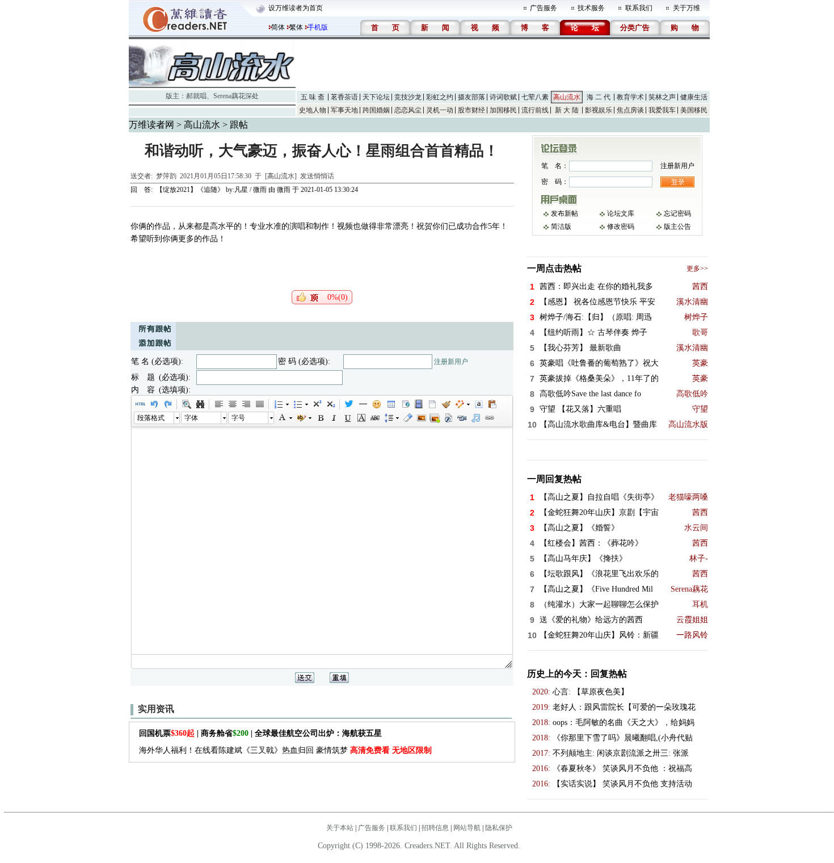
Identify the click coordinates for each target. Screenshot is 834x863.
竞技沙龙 (408, 97)
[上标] (316, 404)
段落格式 (151, 418)
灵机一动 (439, 110)
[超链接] (489, 418)
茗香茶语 (344, 97)
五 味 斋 (313, 97)
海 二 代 (598, 97)
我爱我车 (662, 110)
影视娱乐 (598, 110)
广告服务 (543, 8)
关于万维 (686, 8)
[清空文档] (431, 404)
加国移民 (503, 110)
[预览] (186, 404)
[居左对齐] (218, 404)
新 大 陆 (567, 110)
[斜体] (333, 418)
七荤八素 (535, 97)
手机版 (318, 27)
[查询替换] (199, 404)
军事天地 (344, 110)
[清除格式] (407, 418)
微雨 (283, 190)
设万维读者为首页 (295, 8)
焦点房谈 (630, 110)
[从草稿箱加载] (492, 404)
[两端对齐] (259, 404)
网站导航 (467, 828)
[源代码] (140, 404)
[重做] (167, 404)
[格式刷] (445, 404)
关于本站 (339, 828)
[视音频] (461, 418)
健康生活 (693, 97)
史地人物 (312, 110)
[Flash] (448, 418)
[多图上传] (434, 418)
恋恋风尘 (408, 110)
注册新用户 (451, 362)
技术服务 (591, 8)
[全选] (478, 404)
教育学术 (630, 97)
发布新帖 (564, 213)
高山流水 (566, 97)
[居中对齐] (232, 404)
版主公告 (677, 227)
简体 (278, 27)
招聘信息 (435, 828)
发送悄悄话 (317, 176)
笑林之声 (662, 97)
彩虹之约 (439, 97)
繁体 (296, 27)
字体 (191, 418)
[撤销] (153, 404)
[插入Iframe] (404, 404)
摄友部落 (471, 97)
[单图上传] (421, 418)
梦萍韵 (166, 176)
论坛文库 (620, 213)
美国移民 (693, 110)
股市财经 (471, 110)
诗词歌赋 (503, 97)
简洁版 (561, 227)
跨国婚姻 (376, 110)
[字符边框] (361, 418)
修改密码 (620, 227)
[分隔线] (362, 404)
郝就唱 (196, 96)
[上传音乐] (475, 418)
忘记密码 (677, 213)
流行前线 (535, 110)
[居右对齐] (245, 404)
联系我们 (638, 8)
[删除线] (374, 418)
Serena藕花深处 (236, 96)
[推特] (349, 404)
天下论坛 (376, 97)
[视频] (418, 404)
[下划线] (347, 418)
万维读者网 (151, 124)
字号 (238, 418)
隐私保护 (498, 828)
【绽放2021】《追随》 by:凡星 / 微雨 (211, 190)
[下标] (330, 404)
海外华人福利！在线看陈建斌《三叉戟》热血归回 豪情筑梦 (285, 750)
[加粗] (320, 418)
